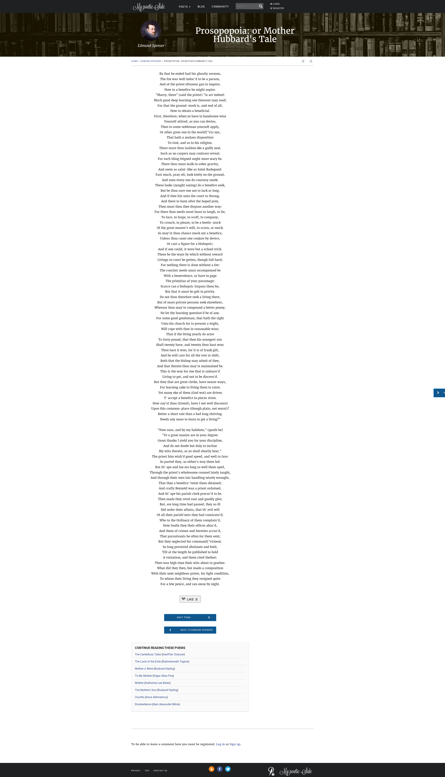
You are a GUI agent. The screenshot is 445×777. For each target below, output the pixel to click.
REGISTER (278, 8)
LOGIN (276, 4)
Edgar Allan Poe (163, 675)
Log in (220, 744)
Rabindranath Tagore (175, 661)
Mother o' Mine (144, 668)
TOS (147, 771)
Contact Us (160, 771)
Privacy (135, 771)
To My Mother (143, 675)
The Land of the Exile (148, 661)
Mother (139, 683)
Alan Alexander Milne (166, 704)
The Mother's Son (145, 690)
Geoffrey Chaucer (173, 654)
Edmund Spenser (151, 61)
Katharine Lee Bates (157, 683)
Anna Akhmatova (156, 697)
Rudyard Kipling (164, 668)
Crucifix (139, 697)
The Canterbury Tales (148, 654)
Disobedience (143, 704)
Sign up (235, 744)
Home (134, 61)
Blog (201, 6)
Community (220, 6)
